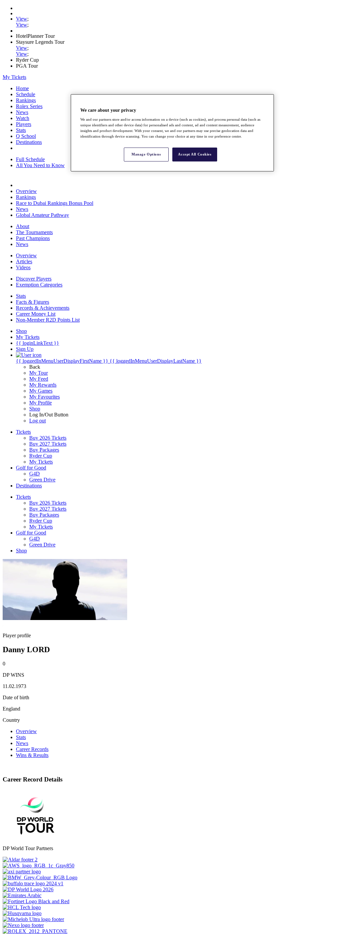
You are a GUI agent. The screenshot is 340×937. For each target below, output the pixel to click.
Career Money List (35, 314)
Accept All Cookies (194, 154)
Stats (21, 130)
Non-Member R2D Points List (48, 320)
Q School (26, 136)
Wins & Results (32, 755)
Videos (23, 267)
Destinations (29, 142)
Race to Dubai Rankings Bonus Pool (54, 203)
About (22, 226)
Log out (37, 420)
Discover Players (33, 278)
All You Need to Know (40, 165)
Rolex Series (29, 106)
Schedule (25, 94)
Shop (34, 408)
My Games (40, 391)
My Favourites (44, 397)
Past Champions (33, 238)
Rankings (26, 100)
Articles (24, 261)
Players (23, 124)
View (21, 19)
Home (22, 88)
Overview (26, 191)
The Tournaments (34, 232)
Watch (22, 118)
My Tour (38, 373)
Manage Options (146, 154)
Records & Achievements (42, 308)
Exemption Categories (39, 284)
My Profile (40, 403)
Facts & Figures (32, 302)
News (22, 112)
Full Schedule (30, 159)
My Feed (38, 379)
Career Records (32, 749)
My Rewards (42, 385)
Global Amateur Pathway (42, 215)
